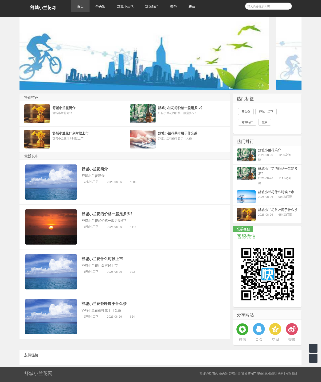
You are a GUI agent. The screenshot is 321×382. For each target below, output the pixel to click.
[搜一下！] (287, 5)
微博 (291, 339)
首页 (80, 6)
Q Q (259, 339)
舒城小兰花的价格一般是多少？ (108, 213)
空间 (275, 339)
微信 (242, 339)
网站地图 (291, 373)
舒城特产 (151, 6)
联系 (191, 6)
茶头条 (100, 6)
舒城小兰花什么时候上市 (102, 258)
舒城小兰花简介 (95, 169)
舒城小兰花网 (43, 8)
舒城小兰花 (125, 6)
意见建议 (270, 373)
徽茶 (173, 6)
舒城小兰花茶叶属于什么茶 (104, 303)
